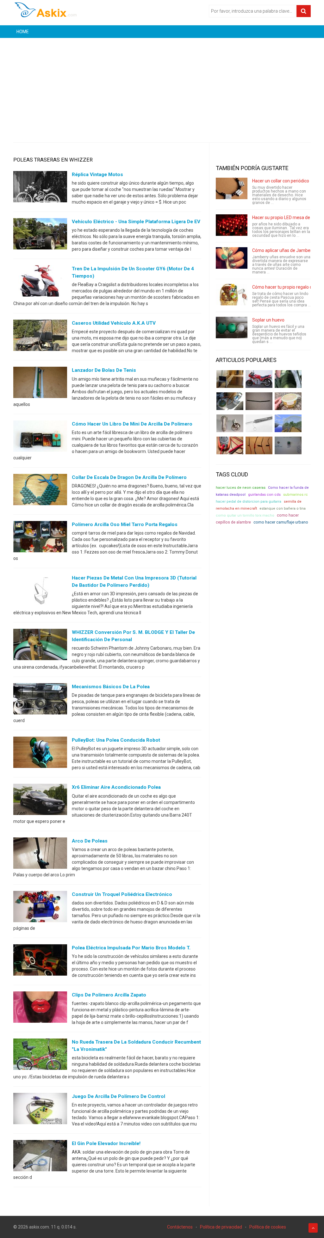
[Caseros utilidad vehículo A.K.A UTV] (40, 336)
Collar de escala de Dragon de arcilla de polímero (129, 477)
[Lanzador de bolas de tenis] (40, 383)
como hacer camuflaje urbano (280, 522)
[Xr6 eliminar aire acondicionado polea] (40, 800)
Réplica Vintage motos (97, 174)
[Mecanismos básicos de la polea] (40, 700)
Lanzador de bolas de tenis (104, 370)
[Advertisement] (162, 85)
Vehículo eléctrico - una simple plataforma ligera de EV (136, 221)
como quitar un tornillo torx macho (245, 515)
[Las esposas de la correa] (259, 401)
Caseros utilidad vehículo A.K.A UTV (114, 323)
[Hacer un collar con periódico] (231, 188)
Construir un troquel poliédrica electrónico (122, 894)
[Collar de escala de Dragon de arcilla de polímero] (40, 490)
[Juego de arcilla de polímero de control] (40, 1109)
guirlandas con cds (264, 495)
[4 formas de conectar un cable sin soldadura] (259, 445)
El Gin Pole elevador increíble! (106, 1143)
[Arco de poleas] (40, 854)
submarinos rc (295, 495)
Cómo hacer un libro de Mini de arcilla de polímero (132, 424)
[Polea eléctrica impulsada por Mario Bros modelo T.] (40, 961)
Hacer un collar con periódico (280, 180)
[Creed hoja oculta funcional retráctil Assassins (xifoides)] (259, 423)
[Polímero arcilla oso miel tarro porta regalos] (40, 537)
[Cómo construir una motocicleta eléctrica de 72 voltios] (259, 379)
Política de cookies (267, 1226)
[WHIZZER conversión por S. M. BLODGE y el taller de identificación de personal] (40, 645)
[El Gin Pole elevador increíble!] (40, 1157)
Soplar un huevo (268, 319)
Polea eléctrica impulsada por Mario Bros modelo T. (131, 948)
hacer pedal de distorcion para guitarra (248, 501)
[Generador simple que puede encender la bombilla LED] (288, 445)
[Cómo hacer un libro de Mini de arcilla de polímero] (40, 437)
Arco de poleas (90, 841)
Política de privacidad (221, 1226)
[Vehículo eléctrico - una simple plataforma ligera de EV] (40, 235)
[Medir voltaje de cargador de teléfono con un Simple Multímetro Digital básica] (230, 445)
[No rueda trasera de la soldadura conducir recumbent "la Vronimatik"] (40, 1055)
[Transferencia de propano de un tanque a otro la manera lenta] (230, 401)
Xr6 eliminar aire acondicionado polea (116, 787)
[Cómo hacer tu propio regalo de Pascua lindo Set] (231, 294)
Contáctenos (180, 1226)
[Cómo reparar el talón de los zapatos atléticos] (288, 379)
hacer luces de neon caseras (240, 488)
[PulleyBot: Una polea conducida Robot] (40, 753)
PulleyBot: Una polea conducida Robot (116, 740)
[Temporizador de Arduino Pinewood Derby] (230, 379)
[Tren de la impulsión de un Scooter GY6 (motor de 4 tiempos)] (40, 282)
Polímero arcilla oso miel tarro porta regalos (125, 524)
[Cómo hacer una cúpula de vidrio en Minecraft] (288, 423)
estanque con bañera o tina (282, 508)
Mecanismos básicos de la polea (111, 686)
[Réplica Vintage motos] (40, 188)
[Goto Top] (313, 1228)
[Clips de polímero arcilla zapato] (40, 1008)
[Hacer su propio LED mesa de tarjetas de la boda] (231, 225)
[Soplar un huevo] (231, 327)
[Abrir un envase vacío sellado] (288, 401)
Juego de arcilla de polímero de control (118, 1096)
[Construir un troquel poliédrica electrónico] (40, 907)
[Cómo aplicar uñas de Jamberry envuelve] (231, 258)
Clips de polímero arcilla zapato (109, 995)
